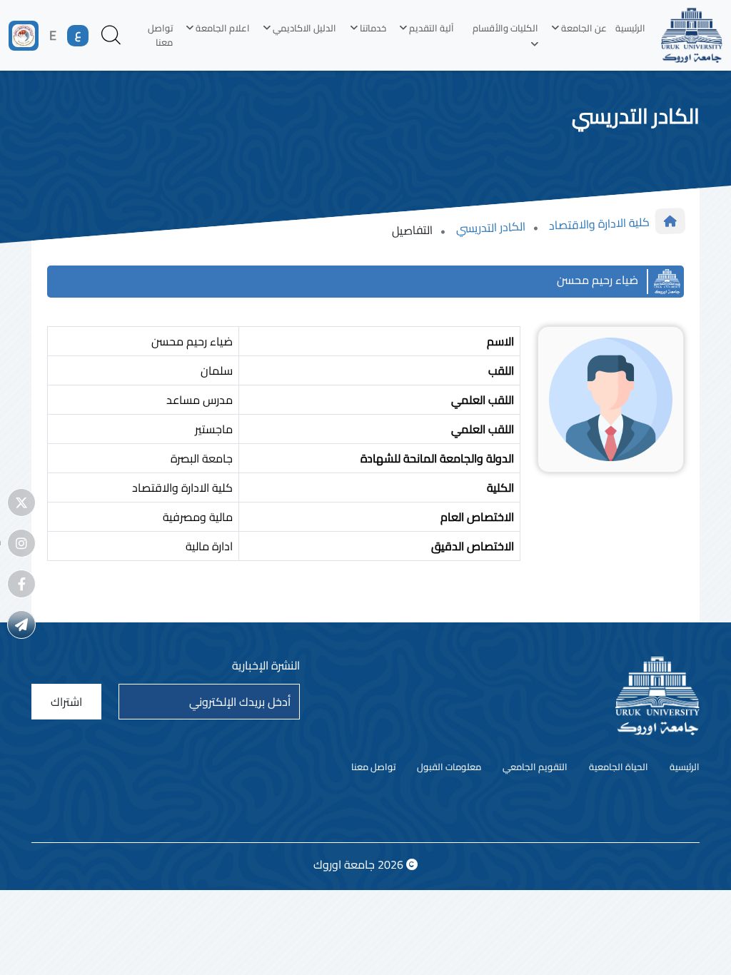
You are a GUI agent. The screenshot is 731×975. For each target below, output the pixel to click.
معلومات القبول (449, 767)
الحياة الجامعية (618, 767)
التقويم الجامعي (535, 767)
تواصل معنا (160, 35)
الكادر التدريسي (491, 228)
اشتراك (66, 701)
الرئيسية (630, 27)
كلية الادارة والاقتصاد (599, 223)
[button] (577, 28)
